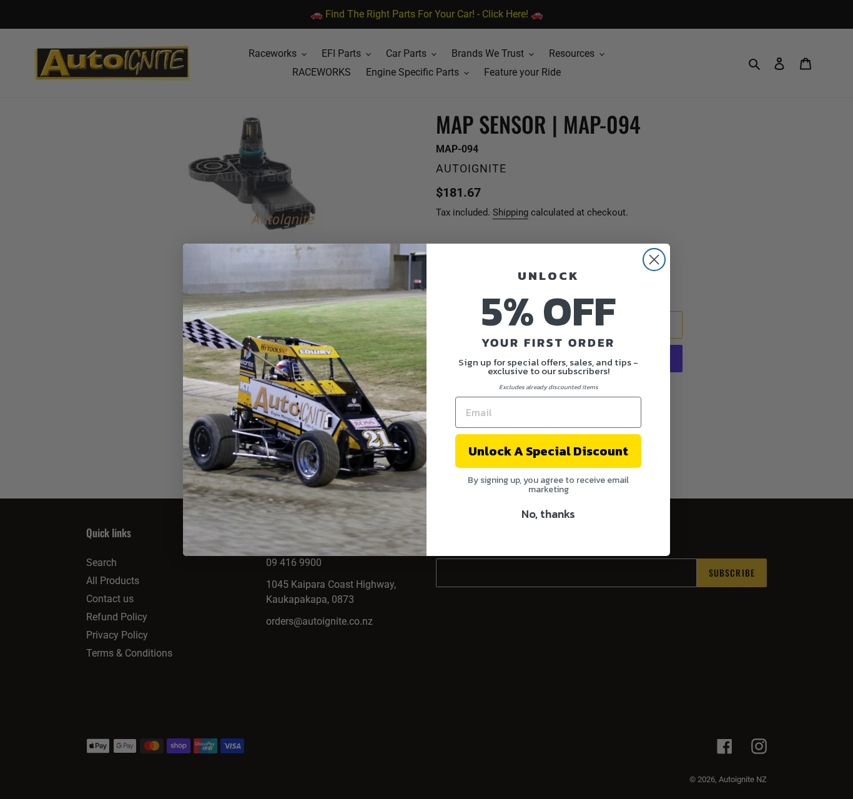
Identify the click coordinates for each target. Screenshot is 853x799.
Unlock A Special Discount (548, 451)
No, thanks (548, 513)
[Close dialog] (654, 259)
